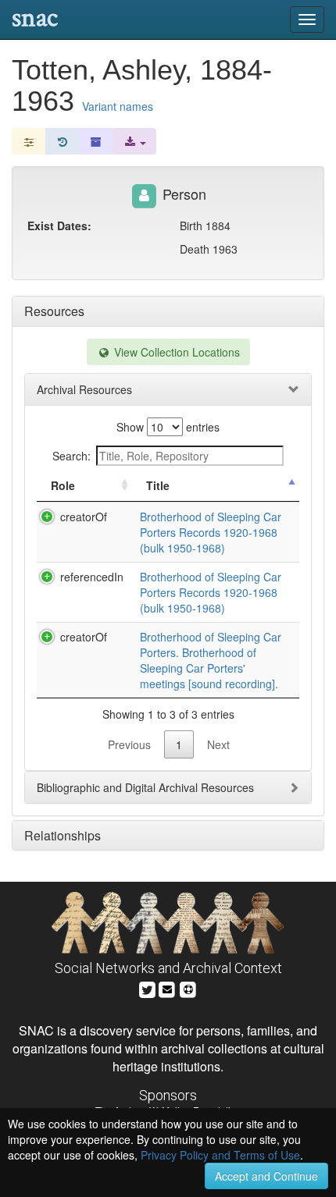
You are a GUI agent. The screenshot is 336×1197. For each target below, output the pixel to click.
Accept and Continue (266, 1176)
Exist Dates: (59, 225)
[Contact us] (167, 987)
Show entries (168, 427)
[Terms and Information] (188, 987)
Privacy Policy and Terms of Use (220, 1155)
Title (158, 485)
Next (218, 744)
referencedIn (91, 576)
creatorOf (83, 516)
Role (63, 485)
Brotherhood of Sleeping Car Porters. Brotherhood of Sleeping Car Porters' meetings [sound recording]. (210, 660)
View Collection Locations (175, 352)
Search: (71, 456)
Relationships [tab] (62, 835)
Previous (129, 744)
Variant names (117, 106)
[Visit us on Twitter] (147, 987)
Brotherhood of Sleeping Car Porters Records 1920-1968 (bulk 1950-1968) (210, 532)
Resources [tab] (54, 311)
